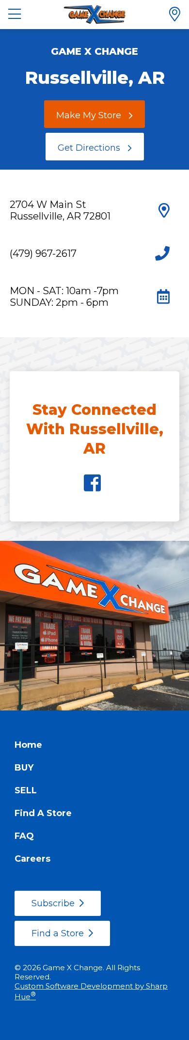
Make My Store (88, 115)
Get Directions (89, 147)
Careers (32, 858)
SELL (26, 790)
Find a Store (58, 933)
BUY (24, 767)
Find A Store (43, 813)
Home (28, 745)
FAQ (24, 836)
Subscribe (53, 903)
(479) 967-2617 (43, 253)
